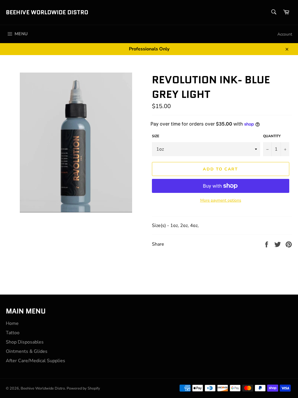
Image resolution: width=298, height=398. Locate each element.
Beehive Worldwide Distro (47, 12)
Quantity (272, 136)
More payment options (220, 200)
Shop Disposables (25, 342)
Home (12, 323)
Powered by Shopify (83, 388)
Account (284, 34)
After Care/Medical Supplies (35, 361)
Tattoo (12, 333)
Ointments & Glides (26, 351)
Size (155, 136)
